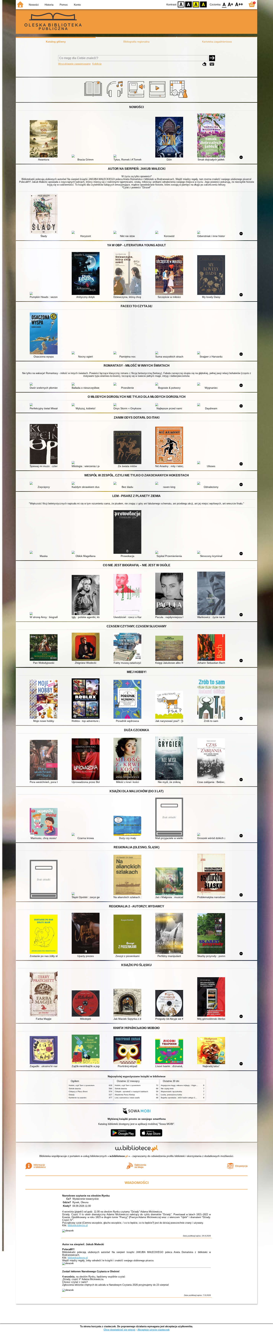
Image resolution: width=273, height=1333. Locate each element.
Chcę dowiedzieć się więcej (119, 1329)
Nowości (34, 4)
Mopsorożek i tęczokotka (171, 1091)
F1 (230, 4)
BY (203, 4)
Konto (77, 4)
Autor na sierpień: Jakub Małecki (83, 1244)
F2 (239, 4)
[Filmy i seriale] (158, 97)
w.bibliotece (119, 1156)
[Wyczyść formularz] (204, 64)
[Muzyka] (115, 97)
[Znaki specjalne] (212, 64)
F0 (224, 4)
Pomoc (64, 4)
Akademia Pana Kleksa (125, 1095)
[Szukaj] (212, 58)
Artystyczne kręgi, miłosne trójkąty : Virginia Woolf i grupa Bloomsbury (190, 1085)
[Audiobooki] (137, 97)
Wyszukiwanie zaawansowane (74, 63)
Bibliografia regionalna (136, 41)
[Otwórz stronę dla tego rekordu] (44, 139)
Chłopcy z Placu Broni (78, 1091)
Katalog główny (56, 41)
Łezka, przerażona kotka (171, 1095)
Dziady (71, 1095)
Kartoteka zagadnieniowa (217, 41)
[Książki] (94, 97)
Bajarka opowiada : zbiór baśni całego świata (180, 1098)
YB (196, 4)
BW (188, 4)
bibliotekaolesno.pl (78, 1225)
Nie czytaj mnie (167, 1088)
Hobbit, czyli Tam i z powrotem (81, 1085)
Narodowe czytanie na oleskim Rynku (86, 1195)
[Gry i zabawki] (179, 97)
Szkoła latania (75, 1088)
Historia (49, 4)
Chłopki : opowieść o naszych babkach (131, 1091)
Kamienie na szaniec (78, 1098)
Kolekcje (97, 63)
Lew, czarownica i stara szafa (127, 1098)
